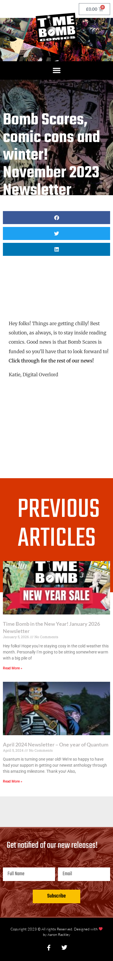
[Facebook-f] (48, 947)
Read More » (12, 668)
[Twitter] (64, 947)
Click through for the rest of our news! (51, 361)
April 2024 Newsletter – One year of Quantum (55, 744)
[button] (56, 70)
